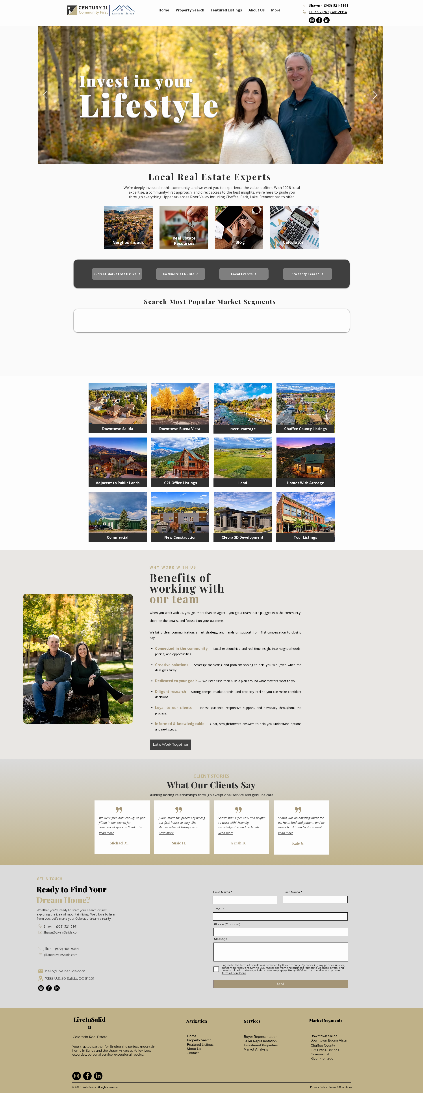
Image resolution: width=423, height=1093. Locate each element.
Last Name (292, 892)
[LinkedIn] (326, 20)
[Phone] (304, 5)
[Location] (41, 978)
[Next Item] (375, 95)
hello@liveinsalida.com (65, 971)
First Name (221, 892)
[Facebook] (319, 20)
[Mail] (40, 932)
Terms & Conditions (340, 1087)
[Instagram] (312, 20)
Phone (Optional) (227, 924)
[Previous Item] (45, 95)
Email (217, 908)
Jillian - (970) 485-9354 (61, 949)
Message (220, 939)
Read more (106, 833)
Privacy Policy (318, 1087)
